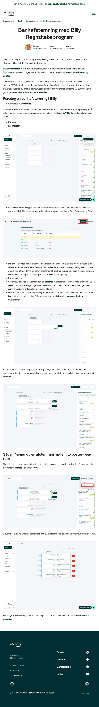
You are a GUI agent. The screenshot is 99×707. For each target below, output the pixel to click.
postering (7, 619)
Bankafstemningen (11, 69)
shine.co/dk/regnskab (58, 4)
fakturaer (80, 296)
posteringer (50, 282)
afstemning (43, 59)
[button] (73, 652)
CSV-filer (67, 113)
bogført (68, 72)
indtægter (80, 72)
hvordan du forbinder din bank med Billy (28, 92)
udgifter (6, 76)
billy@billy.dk (17, 675)
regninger (71, 296)
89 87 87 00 (17, 670)
